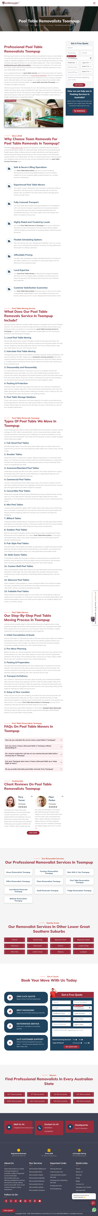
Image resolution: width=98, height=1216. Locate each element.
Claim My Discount (49, 625)
